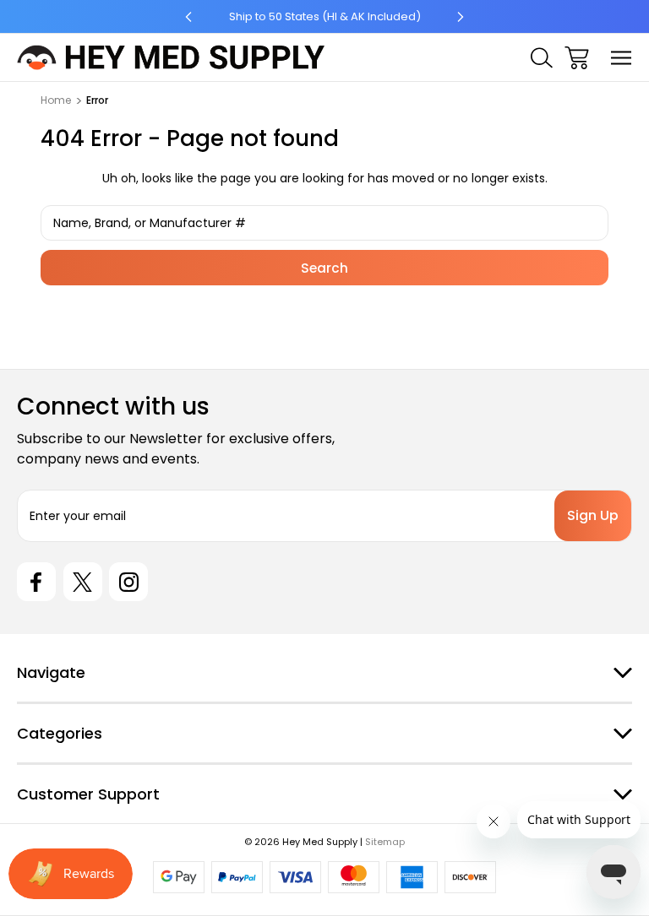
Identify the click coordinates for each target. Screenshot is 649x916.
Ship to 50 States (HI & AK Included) (325, 16)
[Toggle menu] (621, 58)
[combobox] (324, 223)
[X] (82, 581)
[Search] (542, 57)
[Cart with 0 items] (576, 57)
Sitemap (385, 841)
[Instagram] (128, 581)
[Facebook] (36, 581)
